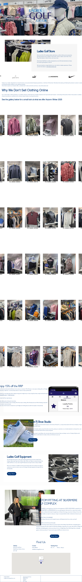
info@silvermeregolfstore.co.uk (38, 549)
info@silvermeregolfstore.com (9, 578)
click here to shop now (51, 66)
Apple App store (11, 395)
